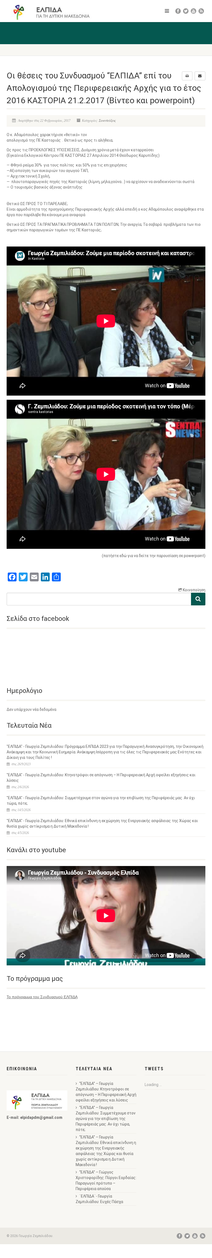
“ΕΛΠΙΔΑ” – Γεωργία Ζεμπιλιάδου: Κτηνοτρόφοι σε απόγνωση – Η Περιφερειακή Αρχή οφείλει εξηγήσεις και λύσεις (106, 1091)
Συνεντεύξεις (107, 121)
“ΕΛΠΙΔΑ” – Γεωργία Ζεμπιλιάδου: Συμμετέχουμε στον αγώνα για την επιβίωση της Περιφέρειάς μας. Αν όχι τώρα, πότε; (106, 1118)
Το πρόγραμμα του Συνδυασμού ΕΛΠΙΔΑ (42, 997)
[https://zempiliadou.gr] (54, 12)
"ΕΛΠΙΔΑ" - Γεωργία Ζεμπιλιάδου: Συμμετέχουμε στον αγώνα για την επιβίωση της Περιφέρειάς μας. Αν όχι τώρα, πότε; (101, 801)
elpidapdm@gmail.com (41, 1117)
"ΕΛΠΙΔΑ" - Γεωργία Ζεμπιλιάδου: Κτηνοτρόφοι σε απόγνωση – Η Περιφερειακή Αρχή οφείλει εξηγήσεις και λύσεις (101, 778)
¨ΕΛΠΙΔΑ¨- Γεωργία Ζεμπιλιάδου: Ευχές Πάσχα (99, 1199)
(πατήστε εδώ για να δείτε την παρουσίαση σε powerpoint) (153, 555)
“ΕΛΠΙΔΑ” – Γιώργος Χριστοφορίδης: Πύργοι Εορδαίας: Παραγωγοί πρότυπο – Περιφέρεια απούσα (106, 1180)
